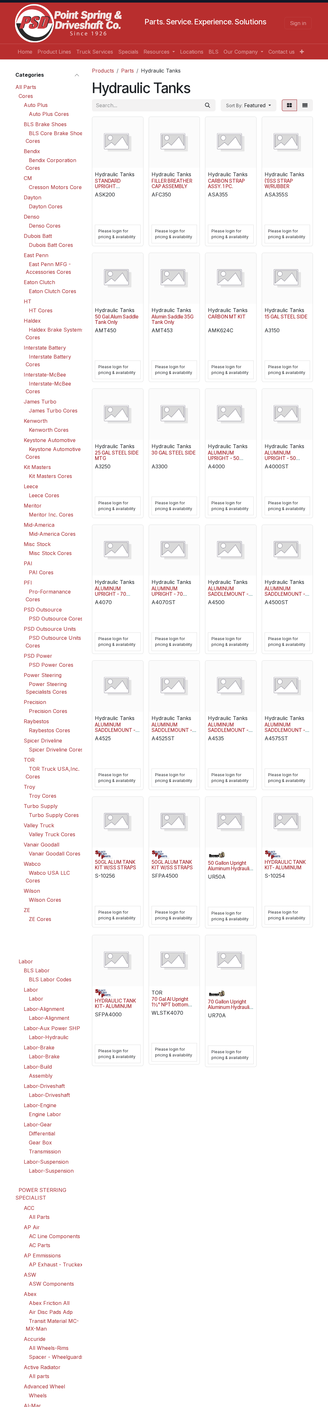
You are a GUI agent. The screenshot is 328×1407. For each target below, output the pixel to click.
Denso (31, 216)
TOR (29, 760)
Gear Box (40, 1142)
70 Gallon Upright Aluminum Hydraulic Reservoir (230, 1007)
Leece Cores (44, 495)
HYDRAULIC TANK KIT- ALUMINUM (285, 865)
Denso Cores (45, 225)
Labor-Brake (39, 1047)
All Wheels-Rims (49, 1348)
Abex (30, 1294)
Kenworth (35, 421)
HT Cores (41, 310)
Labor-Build (38, 1067)
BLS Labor (37, 970)
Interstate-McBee (45, 374)
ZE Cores (40, 919)
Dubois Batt (38, 236)
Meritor (33, 505)
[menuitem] (25, 51)
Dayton (32, 197)
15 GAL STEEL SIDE (286, 317)
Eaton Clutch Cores (52, 291)
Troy (29, 787)
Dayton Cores (45, 206)
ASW (30, 1275)
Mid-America (39, 525)
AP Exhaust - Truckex (56, 1264)
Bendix (32, 151)
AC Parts (39, 1245)
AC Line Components (54, 1236)
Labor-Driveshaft (44, 1086)
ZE (27, 910)
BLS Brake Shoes (45, 124)
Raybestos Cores (49, 730)
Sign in (298, 23)
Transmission (45, 1151)
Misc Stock (37, 544)
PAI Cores (41, 572)
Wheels (38, 1395)
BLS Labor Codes (50, 979)
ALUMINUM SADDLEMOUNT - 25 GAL (115, 730)
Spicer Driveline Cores (56, 749)
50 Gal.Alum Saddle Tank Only (116, 319)
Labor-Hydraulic (49, 1037)
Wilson (32, 891)
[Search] (208, 105)
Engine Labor (45, 1114)
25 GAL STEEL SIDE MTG (117, 455)
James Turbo (40, 401)
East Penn (36, 255)
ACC (29, 1208)
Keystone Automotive (50, 440)
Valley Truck (39, 825)
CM (28, 178)
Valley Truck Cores (52, 834)
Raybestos (36, 721)
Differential (42, 1133)
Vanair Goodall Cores (54, 853)
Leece (31, 486)
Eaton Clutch (39, 282)
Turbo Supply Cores (54, 815)
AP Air (32, 1227)
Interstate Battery (45, 347)
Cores (26, 96)
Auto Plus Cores (49, 114)
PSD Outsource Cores (56, 618)
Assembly (41, 1076)
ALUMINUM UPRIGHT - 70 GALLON (110, 594)
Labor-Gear (38, 1124)
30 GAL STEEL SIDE (174, 453)
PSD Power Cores (51, 665)
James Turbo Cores (53, 410)
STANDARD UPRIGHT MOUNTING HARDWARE (108, 189)
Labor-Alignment (44, 1009)
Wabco (32, 864)
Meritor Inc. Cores (51, 514)
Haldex (32, 320)
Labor (26, 961)
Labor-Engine (40, 1105)
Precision (35, 702)
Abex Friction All (49, 1303)
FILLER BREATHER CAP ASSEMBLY (172, 183)
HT (27, 301)
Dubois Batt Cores (51, 245)
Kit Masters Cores (50, 476)
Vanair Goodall (41, 844)
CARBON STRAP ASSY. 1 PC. (226, 183)
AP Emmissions (42, 1255)
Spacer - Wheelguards (56, 1357)
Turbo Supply (41, 806)
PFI (28, 582)
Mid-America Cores (52, 534)
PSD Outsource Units (50, 629)
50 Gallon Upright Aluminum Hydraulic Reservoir (230, 868)
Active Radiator (42, 1367)
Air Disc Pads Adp (51, 1312)
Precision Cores (48, 711)
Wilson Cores (45, 900)
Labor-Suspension (46, 1162)
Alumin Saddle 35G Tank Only (172, 319)
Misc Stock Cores (50, 553)
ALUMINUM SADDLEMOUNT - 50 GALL (228, 594)
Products (103, 70)
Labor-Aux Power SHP (52, 1028)
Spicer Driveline (43, 740)
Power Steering (43, 675)
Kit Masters (37, 467)
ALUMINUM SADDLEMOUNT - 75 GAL (285, 730)
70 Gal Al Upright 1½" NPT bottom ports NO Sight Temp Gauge (170, 1007)
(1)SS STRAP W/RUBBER (279, 183)
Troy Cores (42, 796)
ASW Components (51, 1284)
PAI (28, 563)
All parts (39, 1376)
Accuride (34, 1339)
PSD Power (38, 656)
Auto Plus (36, 105)
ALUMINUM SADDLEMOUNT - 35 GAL (228, 730)
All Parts (25, 87)
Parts (127, 70)
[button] (248, 105)
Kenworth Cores (49, 430)
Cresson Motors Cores (56, 187)
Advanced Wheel (44, 1386)
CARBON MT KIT (227, 317)
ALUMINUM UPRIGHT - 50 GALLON (223, 458)
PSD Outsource (43, 609)
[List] (305, 105)
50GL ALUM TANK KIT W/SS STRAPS (115, 865)
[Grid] (289, 105)
